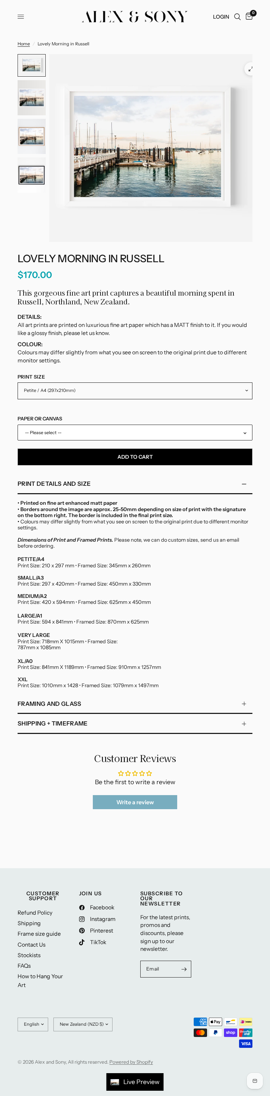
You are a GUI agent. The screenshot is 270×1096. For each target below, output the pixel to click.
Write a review (135, 802)
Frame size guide (39, 933)
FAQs (24, 965)
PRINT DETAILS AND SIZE (54, 483)
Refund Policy (35, 912)
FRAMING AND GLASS (50, 703)
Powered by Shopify (131, 1062)
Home (24, 43)
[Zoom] (251, 69)
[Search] (237, 16)
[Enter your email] (184, 969)
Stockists (29, 955)
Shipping (29, 923)
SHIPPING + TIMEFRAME (53, 723)
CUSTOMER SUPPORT (43, 896)
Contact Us (31, 944)
